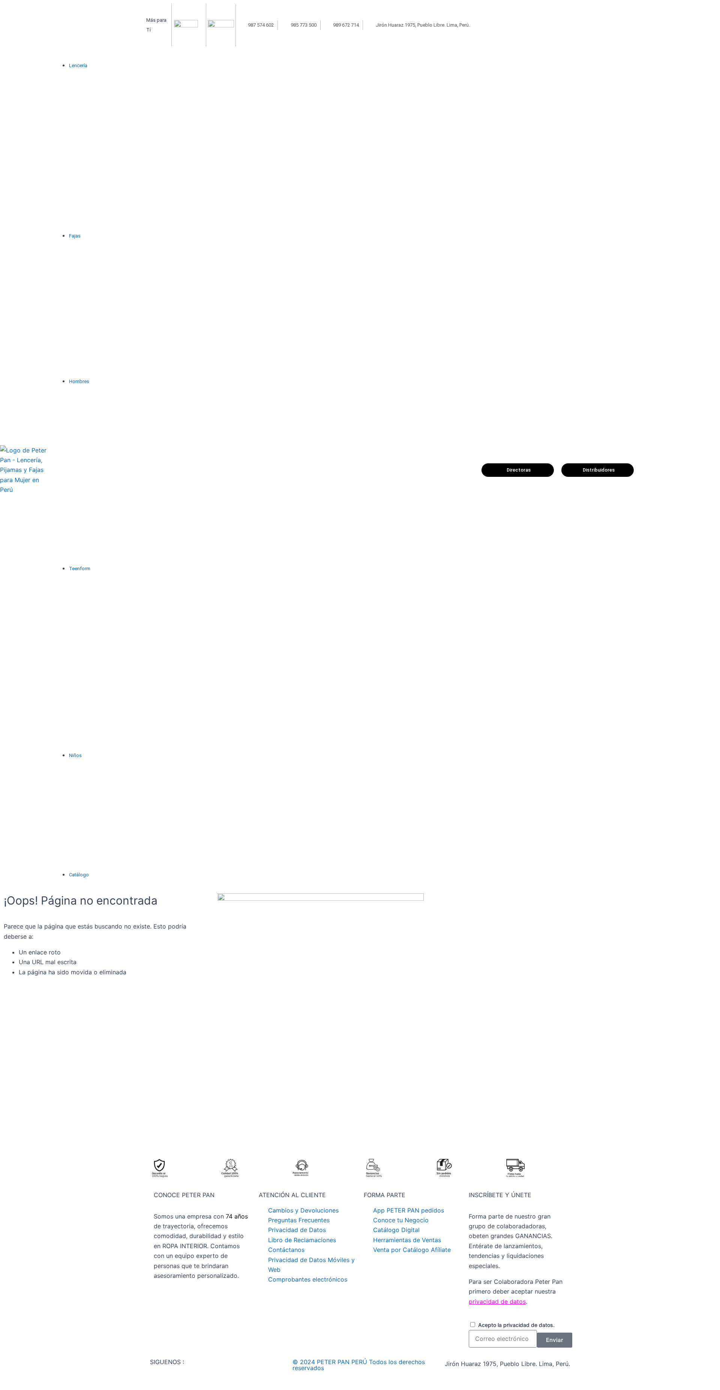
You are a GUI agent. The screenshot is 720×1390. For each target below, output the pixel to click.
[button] (271, 66)
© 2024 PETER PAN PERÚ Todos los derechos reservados (358, 1365)
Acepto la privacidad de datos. (516, 1325)
